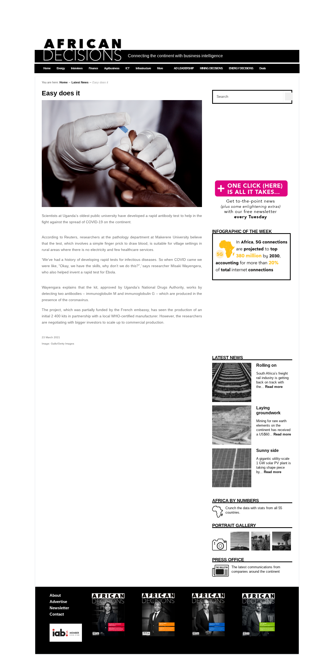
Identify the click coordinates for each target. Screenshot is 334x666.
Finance (93, 68)
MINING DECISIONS (211, 68)
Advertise (58, 601)
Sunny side (267, 450)
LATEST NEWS (227, 357)
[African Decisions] (82, 58)
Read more (273, 387)
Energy (61, 68)
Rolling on (266, 365)
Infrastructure (143, 68)
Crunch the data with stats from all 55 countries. (247, 506)
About (55, 595)
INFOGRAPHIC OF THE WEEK (242, 231)
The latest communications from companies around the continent (246, 565)
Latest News (79, 82)
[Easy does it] (122, 206)
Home (46, 68)
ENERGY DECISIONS (241, 68)
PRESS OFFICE (228, 559)
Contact (57, 614)
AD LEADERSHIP (184, 68)
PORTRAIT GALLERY (234, 525)
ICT (127, 68)
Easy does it (61, 93)
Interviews (76, 68)
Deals (262, 68)
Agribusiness (111, 68)
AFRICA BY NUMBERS (235, 500)
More (160, 68)
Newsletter (59, 608)
